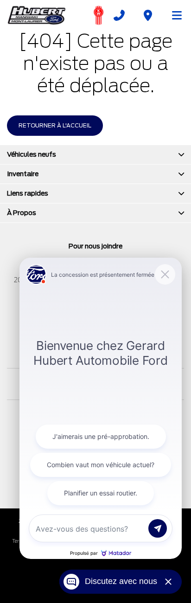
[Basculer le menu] (173, 15)
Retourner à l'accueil (55, 125)
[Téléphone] (119, 15)
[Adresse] (148, 15)
